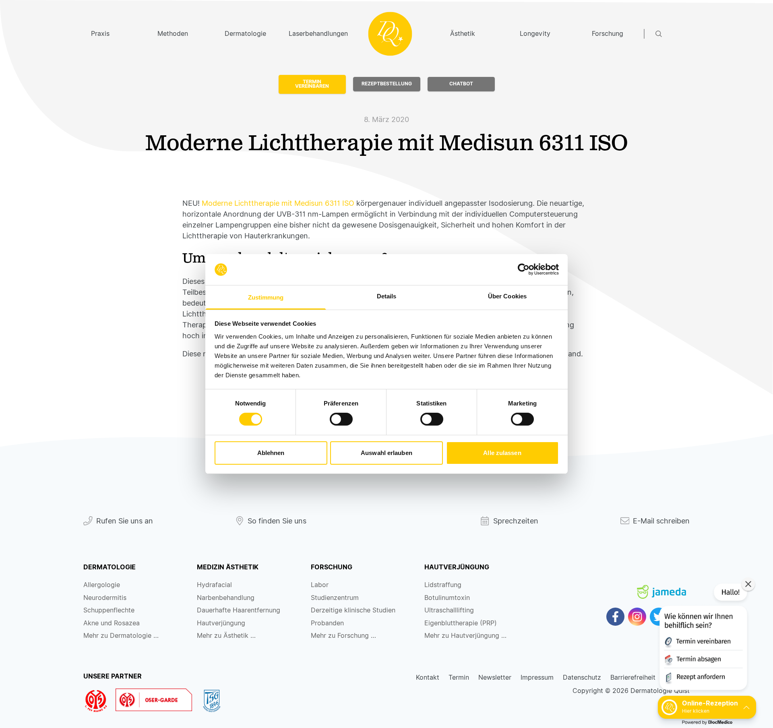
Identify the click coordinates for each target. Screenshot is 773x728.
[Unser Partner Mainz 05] (99, 701)
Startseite (390, 34)
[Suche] (673, 34)
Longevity (535, 33)
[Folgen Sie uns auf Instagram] (637, 617)
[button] (702, 638)
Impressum (537, 677)
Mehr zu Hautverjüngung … (465, 635)
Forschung (607, 33)
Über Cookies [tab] (507, 296)
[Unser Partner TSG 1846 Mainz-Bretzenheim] (215, 701)
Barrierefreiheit (632, 677)
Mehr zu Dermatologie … (121, 635)
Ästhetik (462, 33)
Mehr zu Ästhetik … (226, 635)
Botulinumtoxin (447, 598)
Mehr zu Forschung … (343, 635)
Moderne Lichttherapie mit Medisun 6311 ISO (279, 203)
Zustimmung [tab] (266, 297)
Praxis (100, 33)
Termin (459, 677)
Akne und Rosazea (111, 623)
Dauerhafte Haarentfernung (238, 610)
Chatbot (461, 84)
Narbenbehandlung (225, 598)
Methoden (172, 33)
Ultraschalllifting (449, 610)
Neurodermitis (104, 598)
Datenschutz (582, 677)
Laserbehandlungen (318, 33)
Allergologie (101, 585)
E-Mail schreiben (661, 521)
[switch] (341, 419)
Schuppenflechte (108, 610)
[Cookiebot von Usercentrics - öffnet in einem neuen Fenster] (523, 269)
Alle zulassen (502, 452)
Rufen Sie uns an (124, 521)
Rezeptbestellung (387, 84)
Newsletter (494, 677)
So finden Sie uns (277, 521)
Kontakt (427, 677)
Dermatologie (245, 33)
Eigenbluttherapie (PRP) (460, 623)
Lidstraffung (442, 585)
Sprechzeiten (515, 521)
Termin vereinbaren (312, 84)
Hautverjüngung (221, 623)
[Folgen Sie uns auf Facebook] (615, 617)
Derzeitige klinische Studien (353, 610)
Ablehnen (271, 452)
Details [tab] (387, 296)
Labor (320, 585)
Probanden (327, 623)
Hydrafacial (214, 585)
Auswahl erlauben (386, 452)
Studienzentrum (335, 598)
